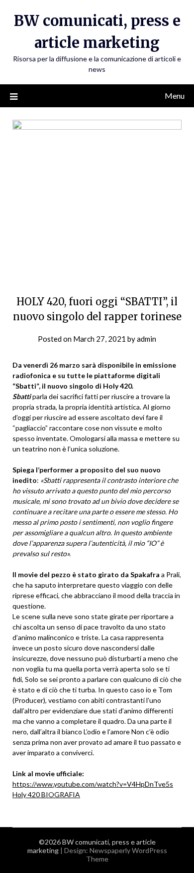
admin (146, 338)
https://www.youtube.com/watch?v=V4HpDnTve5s (92, 784)
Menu (175, 95)
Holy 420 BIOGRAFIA (46, 794)
